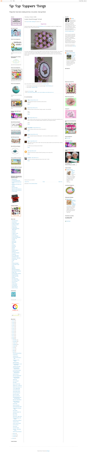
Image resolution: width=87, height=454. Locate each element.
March (14, 433)
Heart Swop (15, 426)
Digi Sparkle (14, 242)
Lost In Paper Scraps (15, 264)
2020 (13, 322)
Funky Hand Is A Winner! (17, 420)
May (14, 350)
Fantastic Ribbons (15, 250)
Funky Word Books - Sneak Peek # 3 (16, 372)
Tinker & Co (14, 282)
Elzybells (13, 247)
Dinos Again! (15, 410)
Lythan (13, 265)
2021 (13, 320)
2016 (13, 328)
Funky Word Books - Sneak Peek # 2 (16, 377)
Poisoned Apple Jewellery (16, 273)
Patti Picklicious (49, 85)
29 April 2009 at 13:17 (37, 127)
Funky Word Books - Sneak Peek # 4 (16, 368)
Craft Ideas (14, 230)
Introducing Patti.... (16, 362)
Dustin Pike (14, 246)
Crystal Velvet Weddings (16, 237)
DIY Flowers (15, 413)
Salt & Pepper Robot (16, 391)
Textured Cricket (16, 421)
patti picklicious (34, 92)
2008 (13, 438)
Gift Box (13, 186)
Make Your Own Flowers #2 (16, 190)
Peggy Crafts (14, 272)
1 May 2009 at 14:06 (32, 150)
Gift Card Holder (15, 187)
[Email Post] (36, 91)
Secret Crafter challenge (30, 21)
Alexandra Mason (15, 220)
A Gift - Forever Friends (17, 423)
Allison (29, 100)
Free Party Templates (15, 252)
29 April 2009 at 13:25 (34, 134)
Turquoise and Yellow (16, 366)
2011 (13, 335)
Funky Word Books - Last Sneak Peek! (17, 364)
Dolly (13, 243)
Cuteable (13, 239)
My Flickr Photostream (16, 269)
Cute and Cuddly (16, 427)
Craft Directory (14, 227)
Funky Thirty (15, 403)
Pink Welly (15, 382)
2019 (13, 323)
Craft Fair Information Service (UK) (15, 229)
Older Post (60, 181)
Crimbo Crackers (69, 169)
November (15, 341)
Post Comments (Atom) (33, 183)
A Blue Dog (15, 379)
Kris (12, 261)
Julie (28, 117)
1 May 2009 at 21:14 (34, 157)
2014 (13, 331)
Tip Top (72, 18)
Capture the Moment (15, 223)
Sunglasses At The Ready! (16, 360)
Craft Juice (14, 232)
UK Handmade (14, 285)
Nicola (29, 134)
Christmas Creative (15, 224)
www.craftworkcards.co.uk (49, 92)
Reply (29, 104)
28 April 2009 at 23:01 (34, 107)
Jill (28, 150)
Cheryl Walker (30, 127)
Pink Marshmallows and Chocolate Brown (17, 398)
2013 (13, 332)
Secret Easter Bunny (16, 389)
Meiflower (13, 267)
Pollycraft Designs (15, 274)
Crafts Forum (14, 234)
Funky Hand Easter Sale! (17, 406)
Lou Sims (29, 157)
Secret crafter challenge (41, 92)
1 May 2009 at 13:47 (33, 141)
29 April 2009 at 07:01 (33, 117)
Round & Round (16, 374)
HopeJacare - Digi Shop (16, 258)
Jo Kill (13, 260)
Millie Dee (13, 268)
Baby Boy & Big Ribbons (17, 399)
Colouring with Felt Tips (16, 180)
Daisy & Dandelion (16, 405)
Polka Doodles (69, 199)
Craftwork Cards (46, 83)
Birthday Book (14, 179)
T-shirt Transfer (14, 191)
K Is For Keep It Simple (17, 370)
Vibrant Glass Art (15, 286)
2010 (13, 337)
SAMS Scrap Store (15, 276)
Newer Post (27, 181)
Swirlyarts (13, 277)
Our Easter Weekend (16, 392)
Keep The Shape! (16, 394)
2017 (13, 326)
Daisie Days (14, 241)
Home (44, 181)
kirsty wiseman (29, 92)
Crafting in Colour (15, 233)
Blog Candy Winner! (16, 395)
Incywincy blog (14, 259)
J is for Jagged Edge (16, 388)
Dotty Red (13, 245)
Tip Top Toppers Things (27, 6)
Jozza (29, 141)
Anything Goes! (15, 356)
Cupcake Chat (14, 238)
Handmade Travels (15, 256)
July (14, 347)
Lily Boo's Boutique (15, 263)
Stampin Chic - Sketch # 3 (17, 385)
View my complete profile (69, 31)
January (14, 436)
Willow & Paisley (15, 287)
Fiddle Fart (14, 251)
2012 (13, 334)
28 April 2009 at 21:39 (34, 100)
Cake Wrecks (14, 222)
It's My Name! (15, 354)
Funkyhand (14, 254)
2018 (13, 325)
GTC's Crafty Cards (15, 255)
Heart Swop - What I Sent (17, 416)
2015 (13, 329)
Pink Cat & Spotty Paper (17, 375)
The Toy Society (14, 281)
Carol (29, 107)
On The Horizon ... (16, 424)
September (15, 344)
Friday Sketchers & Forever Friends (16, 402)
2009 (13, 338)
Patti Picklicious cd (41, 26)
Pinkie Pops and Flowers (17, 431)
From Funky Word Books (17, 353)
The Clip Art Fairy (15, 278)
